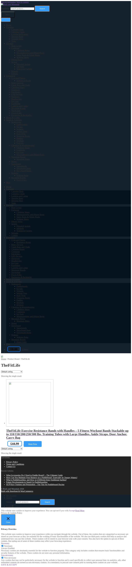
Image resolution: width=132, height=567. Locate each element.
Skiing (14, 161)
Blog (8, 182)
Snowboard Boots (23, 171)
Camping (10, 27)
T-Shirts (14, 74)
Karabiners (15, 104)
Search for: (5, 8)
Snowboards (21, 166)
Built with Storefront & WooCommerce (17, 491)
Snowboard (16, 164)
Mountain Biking (18, 157)
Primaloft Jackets (23, 64)
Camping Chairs (18, 32)
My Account (11, 495)
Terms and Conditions (15, 464)
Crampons (15, 90)
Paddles (19, 138)
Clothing (9, 43)
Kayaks (19, 127)
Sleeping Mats (17, 39)
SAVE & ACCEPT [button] (9, 565)
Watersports (16, 122)
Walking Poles (22, 175)
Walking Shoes (22, 57)
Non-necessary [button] (7, 555)
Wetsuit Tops (21, 131)
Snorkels (20, 141)
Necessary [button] (5, 543)
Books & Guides (13, 118)
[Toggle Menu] (6, 20)
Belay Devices (17, 83)
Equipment (10, 76)
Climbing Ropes (18, 87)
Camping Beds (17, 30)
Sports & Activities (14, 120)
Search (42, 9)
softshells (20, 67)
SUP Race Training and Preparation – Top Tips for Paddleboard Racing (35, 484)
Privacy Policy (12, 462)
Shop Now (32, 444)
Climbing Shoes (23, 50)
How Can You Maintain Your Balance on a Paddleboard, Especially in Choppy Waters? (41, 477)
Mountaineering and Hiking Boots (30, 53)
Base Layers (16, 46)
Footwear (15, 48)
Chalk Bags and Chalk (20, 85)
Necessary (8, 546)
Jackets (14, 62)
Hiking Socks (16, 60)
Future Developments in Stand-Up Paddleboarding (26, 482)
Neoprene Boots (23, 136)
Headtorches (16, 99)
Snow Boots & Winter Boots (28, 55)
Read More (79, 511)
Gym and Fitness (18, 78)
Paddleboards (21, 124)
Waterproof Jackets (24, 69)
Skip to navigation (8, 2)
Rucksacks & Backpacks (21, 115)
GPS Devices (16, 94)
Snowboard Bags (23, 168)
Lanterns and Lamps (19, 34)
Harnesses (15, 97)
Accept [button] (72, 511)
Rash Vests (20, 134)
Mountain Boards (18, 108)
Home (8, 25)
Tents (13, 41)
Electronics (15, 92)
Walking (14, 173)
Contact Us (10, 466)
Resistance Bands (23, 80)
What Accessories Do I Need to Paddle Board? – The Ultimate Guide (34, 475)
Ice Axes (14, 101)
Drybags (19, 143)
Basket (9, 506)
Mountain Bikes (23, 159)
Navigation (15, 111)
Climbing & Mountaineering (22, 145)
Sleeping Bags (17, 36)
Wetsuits (14, 71)
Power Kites (16, 113)
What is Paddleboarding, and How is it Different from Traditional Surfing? (36, 480)
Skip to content (22, 2)
